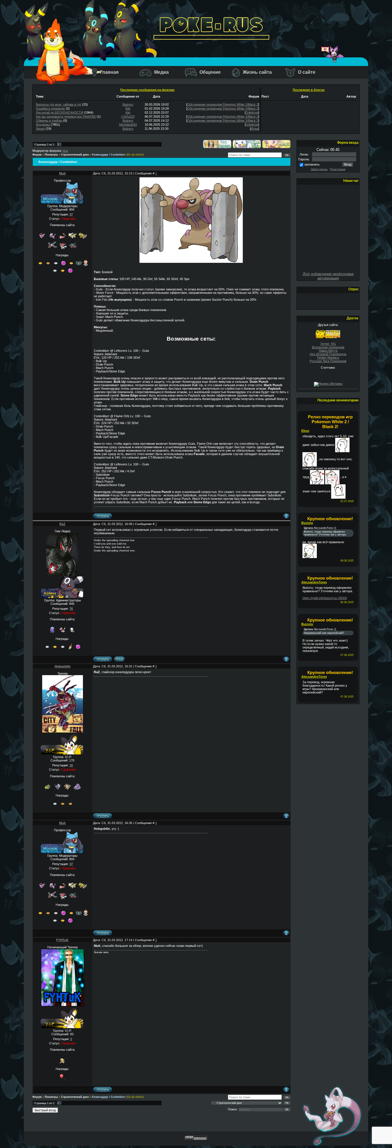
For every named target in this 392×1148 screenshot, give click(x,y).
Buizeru (128, 104)
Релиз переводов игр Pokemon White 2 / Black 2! (330, 421)
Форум (37, 154)
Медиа (161, 72)
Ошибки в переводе (50, 108)
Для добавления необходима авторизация (328, 276)
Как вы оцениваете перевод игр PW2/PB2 (66, 116)
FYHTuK (62, 940)
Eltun (305, 430)
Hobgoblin (63, 666)
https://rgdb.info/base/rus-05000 (324, 598)
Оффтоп (252, 112)
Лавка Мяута (328, 350)
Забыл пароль (319, 169)
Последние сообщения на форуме (147, 90)
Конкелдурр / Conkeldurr (109, 154)
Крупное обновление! (330, 518)
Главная (109, 72)
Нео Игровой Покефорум (328, 354)
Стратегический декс (75, 154)
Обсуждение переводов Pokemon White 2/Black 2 (222, 104)
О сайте (306, 72)
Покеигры (51, 154)
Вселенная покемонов (328, 347)
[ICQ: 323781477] (119, 659)
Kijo (127, 108)
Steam (40, 128)
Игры (254, 128)
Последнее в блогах (309, 90)
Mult (65, 150)
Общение (209, 72)
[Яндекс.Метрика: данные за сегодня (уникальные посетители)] (328, 384)
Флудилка (43, 124)
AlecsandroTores (314, 582)
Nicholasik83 (128, 124)
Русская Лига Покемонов (328, 361)
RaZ (62, 524)
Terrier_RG (328, 343)
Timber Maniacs (328, 357)
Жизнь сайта (257, 72)
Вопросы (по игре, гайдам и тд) (58, 104)
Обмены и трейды (49, 120)
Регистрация (338, 169)
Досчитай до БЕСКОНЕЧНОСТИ (59, 112)
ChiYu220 (128, 116)
